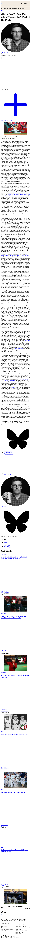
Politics (20, 8)
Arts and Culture (11, 8)
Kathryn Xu (3, 885)
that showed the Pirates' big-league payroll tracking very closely (15, 254)
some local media (19, 348)
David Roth (5, 53)
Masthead (18, 933)
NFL (2, 927)
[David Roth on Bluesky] (15, 533)
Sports (3, 8)
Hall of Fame (20, 932)
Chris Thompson (5, 592)
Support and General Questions (22, 928)
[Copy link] (1, 58)
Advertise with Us (21, 926)
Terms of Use (15, 937)
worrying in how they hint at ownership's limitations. (15, 379)
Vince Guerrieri (4, 711)
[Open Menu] (28, 3)
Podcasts (4, 930)
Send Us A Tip (20, 924)
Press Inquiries (21, 930)
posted (13, 387)
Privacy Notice (6, 937)
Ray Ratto (3, 826)
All (24, 8)
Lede (14, 936)
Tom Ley (3, 651)
